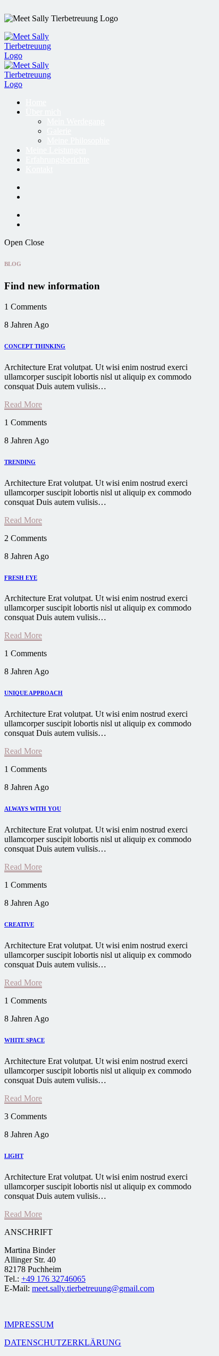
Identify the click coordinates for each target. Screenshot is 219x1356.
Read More (23, 404)
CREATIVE (19, 924)
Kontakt (39, 169)
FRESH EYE (20, 577)
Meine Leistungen (56, 150)
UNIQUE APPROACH (33, 693)
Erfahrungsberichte (57, 159)
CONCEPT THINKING (34, 346)
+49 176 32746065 (53, 1278)
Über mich (43, 111)
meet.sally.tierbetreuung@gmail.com (93, 1288)
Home (36, 102)
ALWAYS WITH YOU (32, 808)
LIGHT (13, 1156)
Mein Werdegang (76, 121)
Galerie (59, 130)
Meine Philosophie (78, 140)
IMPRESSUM (29, 1324)
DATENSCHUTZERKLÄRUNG (62, 1342)
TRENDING (20, 462)
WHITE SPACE (24, 1040)
